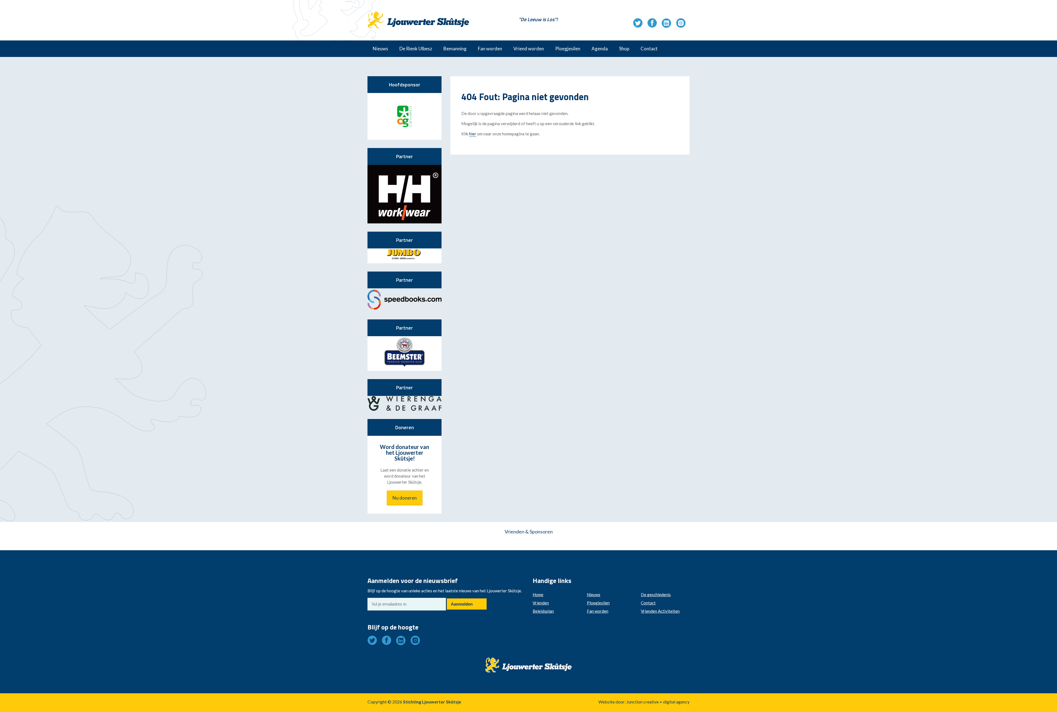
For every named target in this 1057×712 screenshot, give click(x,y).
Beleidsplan (543, 611)
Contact (649, 48)
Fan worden (490, 48)
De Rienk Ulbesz (415, 48)
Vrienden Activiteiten (660, 611)
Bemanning (455, 48)
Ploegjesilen (567, 48)
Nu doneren (405, 498)
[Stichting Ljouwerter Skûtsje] (418, 15)
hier (472, 133)
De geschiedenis (656, 594)
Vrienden (541, 602)
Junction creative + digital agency (658, 701)
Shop (624, 48)
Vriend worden (528, 48)
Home (538, 594)
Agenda (600, 48)
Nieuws (380, 48)
